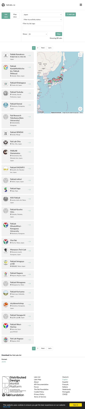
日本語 (64, 394)
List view (6, 16)
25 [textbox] (30, 34)
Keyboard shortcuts (56, 112)
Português (66, 392)
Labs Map (37, 379)
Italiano (65, 387)
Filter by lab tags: (29, 23)
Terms (81, 112)
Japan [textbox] (26, 14)
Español (65, 382)
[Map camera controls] (80, 109)
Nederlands (66, 389)
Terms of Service (40, 397)
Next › (43, 48)
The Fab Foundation (41, 389)
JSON (4, 362)
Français (65, 384)
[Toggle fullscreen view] (80, 55)
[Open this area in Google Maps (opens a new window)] (41, 112)
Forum (36, 387)
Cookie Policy (39, 392)
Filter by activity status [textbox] (32, 19)
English (65, 379)
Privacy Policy (39, 394)
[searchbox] (24, 28)
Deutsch (65, 377)
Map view (15, 16)
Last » (50, 48)
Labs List (37, 377)
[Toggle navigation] (80, 4)
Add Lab (71, 14)
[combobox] (42, 14)
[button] (55, 81)
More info (6, 406)
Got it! (75, 405)
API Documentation (41, 384)
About (36, 382)
